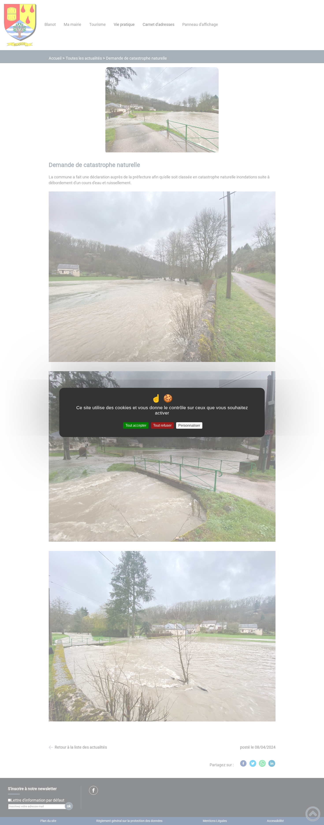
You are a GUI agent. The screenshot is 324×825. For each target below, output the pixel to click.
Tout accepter (135, 425)
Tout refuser (162, 425)
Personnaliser (189, 425)
